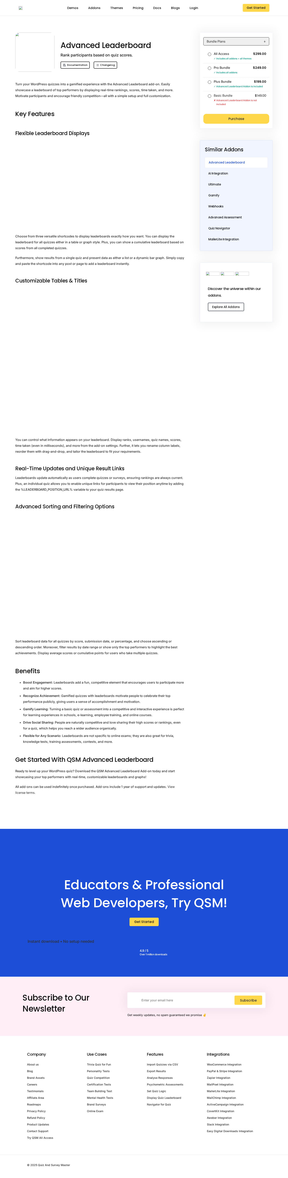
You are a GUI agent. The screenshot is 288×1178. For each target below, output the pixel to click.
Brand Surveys (96, 1104)
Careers (32, 1084)
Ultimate (214, 184)
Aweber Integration (219, 1117)
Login (194, 7)
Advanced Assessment (225, 217)
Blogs (175, 7)
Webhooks (215, 206)
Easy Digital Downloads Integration (230, 1131)
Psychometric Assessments (165, 1084)
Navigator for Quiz (159, 1104)
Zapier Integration (218, 1077)
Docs (157, 7)
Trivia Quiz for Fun (99, 1064)
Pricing (138, 7)
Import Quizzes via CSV (162, 1064)
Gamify (213, 195)
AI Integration (218, 173)
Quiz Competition (98, 1077)
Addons (94, 7)
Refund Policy (36, 1117)
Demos (72, 7)
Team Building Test (99, 1091)
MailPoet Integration (220, 1084)
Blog (30, 1071)
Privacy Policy (36, 1111)
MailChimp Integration (221, 1097)
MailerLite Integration (223, 239)
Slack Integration (218, 1124)
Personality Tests (98, 1071)
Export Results (156, 1071)
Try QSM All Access (40, 1137)
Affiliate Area (35, 1097)
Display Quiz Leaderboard (164, 1097)
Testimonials (35, 1091)
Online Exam (95, 1111)
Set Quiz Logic (156, 1091)
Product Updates (38, 1124)
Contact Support (37, 1131)
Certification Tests (99, 1084)
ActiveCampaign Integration (225, 1104)
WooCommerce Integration (224, 1064)
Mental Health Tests (100, 1097)
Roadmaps (34, 1104)
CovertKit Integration (220, 1111)
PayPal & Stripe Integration (224, 1071)
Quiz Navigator (219, 228)
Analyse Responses (160, 1077)
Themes (116, 7)
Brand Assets (36, 1077)
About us (33, 1064)
